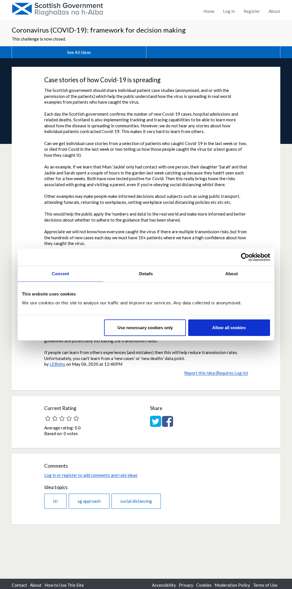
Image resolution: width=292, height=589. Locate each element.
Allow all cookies (229, 327)
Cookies (204, 585)
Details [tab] (146, 273)
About (274, 11)
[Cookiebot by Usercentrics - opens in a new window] (245, 257)
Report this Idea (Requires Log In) (216, 372)
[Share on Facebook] (167, 424)
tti (55, 501)
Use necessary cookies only (145, 327)
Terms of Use (265, 585)
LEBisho (57, 364)
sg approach (89, 501)
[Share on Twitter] (155, 424)
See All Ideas (79, 52)
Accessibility (164, 585)
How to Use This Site (64, 585)
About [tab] (231, 273)
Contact (19, 585)
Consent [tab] (60, 273)
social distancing (136, 501)
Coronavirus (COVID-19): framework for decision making (99, 30)
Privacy (186, 585)
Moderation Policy (232, 585)
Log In (229, 11)
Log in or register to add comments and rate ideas (90, 475)
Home (208, 11)
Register (252, 11)
